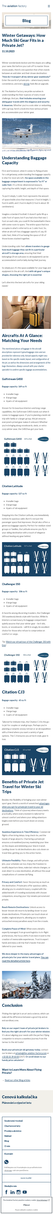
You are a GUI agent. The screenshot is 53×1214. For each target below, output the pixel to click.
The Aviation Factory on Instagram (19, 1192)
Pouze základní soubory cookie (26, 1210)
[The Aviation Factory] (14, 6)
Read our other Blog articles (17, 1080)
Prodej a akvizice (12, 1131)
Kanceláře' (26, 1178)
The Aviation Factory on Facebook (6, 1192)
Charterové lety (12, 1126)
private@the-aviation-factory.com (31, 1053)
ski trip (26, 84)
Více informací (42, 1200)
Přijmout (26, 1205)
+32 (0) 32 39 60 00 (10, 1056)
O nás (7, 1146)
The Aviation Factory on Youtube (25, 1192)
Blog (6, 1141)
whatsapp (8, 1170)
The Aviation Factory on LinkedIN (12, 1192)
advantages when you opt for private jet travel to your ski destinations (25, 807)
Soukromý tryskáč (13, 1120)
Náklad (7, 1136)
